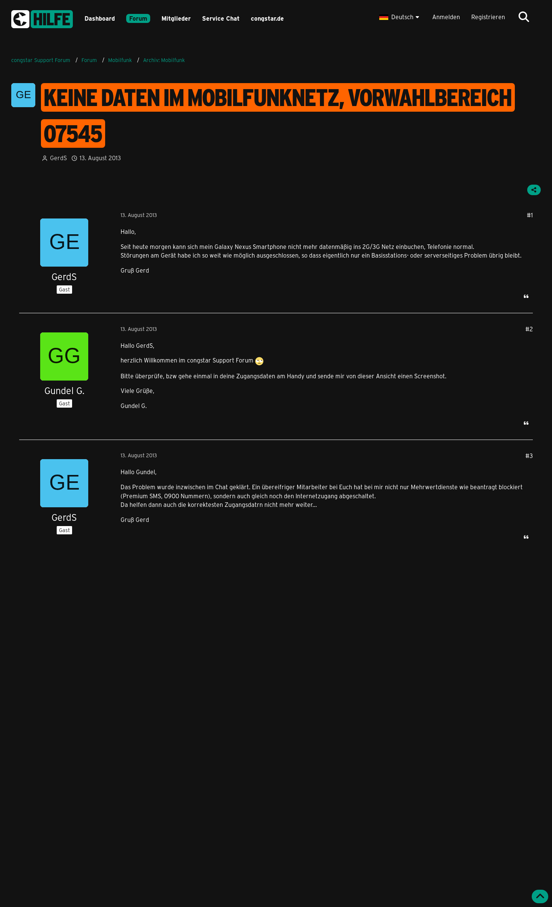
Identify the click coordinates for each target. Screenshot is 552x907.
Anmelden (446, 17)
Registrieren (488, 17)
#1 (530, 215)
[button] (400, 17)
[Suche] (524, 17)
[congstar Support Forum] (42, 18)
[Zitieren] (526, 296)
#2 (529, 329)
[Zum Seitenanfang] (540, 896)
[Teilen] (534, 190)
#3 (529, 456)
